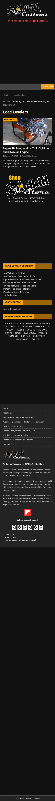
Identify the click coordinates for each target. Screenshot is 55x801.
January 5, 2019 (11, 156)
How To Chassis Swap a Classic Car (19, 276)
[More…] (34, 166)
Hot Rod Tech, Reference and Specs (19, 285)
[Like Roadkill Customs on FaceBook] (14, 528)
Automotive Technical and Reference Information (23, 422)
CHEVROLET (30, 323)
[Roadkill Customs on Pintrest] (25, 528)
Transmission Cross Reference (17, 288)
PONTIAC (25, 336)
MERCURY (42, 329)
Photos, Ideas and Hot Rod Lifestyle (18, 439)
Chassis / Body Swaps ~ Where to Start (19, 430)
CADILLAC (17, 323)
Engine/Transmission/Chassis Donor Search (23, 279)
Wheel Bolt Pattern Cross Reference (19, 282)
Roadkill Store (8, 413)
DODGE (19, 326)
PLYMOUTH (13, 336)
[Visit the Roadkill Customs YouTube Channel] (41, 528)
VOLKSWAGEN (22, 339)
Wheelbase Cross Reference (16, 292)
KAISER (20, 329)
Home (5, 408)
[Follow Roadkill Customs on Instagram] (19, 528)
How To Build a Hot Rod (14, 273)
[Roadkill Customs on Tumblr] (30, 528)
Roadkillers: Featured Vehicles (15, 435)
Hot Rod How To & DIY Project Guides (18, 417)
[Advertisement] (27, 53)
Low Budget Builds (11, 295)
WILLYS (35, 339)
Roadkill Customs (29, 156)
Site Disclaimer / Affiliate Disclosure (19, 540)
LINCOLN (31, 329)
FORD (28, 326)
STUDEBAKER (39, 336)
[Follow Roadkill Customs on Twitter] (36, 528)
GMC (45, 326)
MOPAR (8, 333)
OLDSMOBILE (29, 333)
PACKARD (43, 333)
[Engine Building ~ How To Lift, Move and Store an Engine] (27, 131)
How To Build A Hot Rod (13, 426)
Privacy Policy (10, 537)
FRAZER (36, 326)
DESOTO (9, 326)
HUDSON (10, 329)
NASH (18, 333)
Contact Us (9, 534)
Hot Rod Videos (9, 444)
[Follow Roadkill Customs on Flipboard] (27, 514)
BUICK (7, 323)
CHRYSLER (43, 323)
